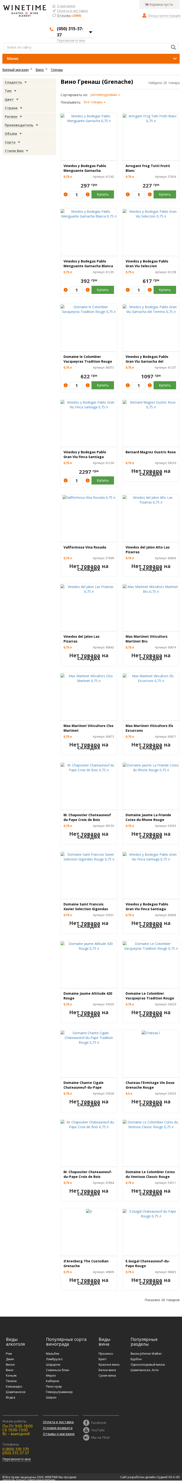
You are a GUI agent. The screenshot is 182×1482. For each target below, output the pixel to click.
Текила (11, 1381)
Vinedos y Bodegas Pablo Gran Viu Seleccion (147, 263)
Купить (103, 194)
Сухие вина (107, 1375)
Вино (40, 69)
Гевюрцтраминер (59, 1392)
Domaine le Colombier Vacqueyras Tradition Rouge (88, 359)
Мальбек (52, 1353)
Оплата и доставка (72, 10)
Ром (9, 1353)
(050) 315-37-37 (70, 32)
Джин (10, 1359)
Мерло (51, 1375)
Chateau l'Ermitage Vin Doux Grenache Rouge (150, 1085)
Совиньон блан (57, 1370)
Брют (103, 1359)
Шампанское (16, 1392)
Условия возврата (58, 1428)
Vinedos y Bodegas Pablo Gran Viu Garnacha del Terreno (147, 361)
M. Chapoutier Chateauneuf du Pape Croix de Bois (87, 817)
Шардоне (53, 1364)
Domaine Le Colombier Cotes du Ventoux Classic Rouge (150, 1174)
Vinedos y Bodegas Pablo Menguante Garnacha (85, 168)
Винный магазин (15, 69)
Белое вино (107, 1370)
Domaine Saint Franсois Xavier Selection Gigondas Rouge (86, 909)
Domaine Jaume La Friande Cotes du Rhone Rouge (148, 817)
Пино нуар (54, 1386)
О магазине (66, 6)
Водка (10, 1397)
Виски (10, 1364)
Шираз (51, 1397)
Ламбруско (54, 1359)
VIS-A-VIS (174, 1477)
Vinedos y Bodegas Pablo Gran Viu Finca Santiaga (85, 454)
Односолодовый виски (148, 1364)
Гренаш (57, 69)
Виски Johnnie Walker (146, 1353)
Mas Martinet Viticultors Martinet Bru (147, 638)
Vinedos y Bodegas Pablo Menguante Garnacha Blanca (88, 263)
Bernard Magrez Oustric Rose (151, 452)
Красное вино (109, 1364)
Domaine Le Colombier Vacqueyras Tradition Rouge (150, 995)
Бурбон (136, 1359)
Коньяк (11, 1375)
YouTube (98, 1430)
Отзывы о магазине (59, 1434)
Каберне (52, 1381)
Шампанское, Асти (145, 1370)
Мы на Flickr (100, 1437)
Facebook (98, 1422)
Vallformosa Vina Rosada (85, 547)
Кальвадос (14, 1386)
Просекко (106, 1353)
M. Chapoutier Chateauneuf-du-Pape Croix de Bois (88, 1174)
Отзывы (64, 15)
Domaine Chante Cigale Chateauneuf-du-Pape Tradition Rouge (84, 1087)
